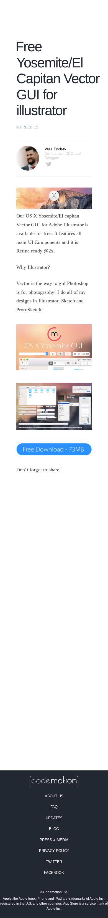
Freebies (29, 127)
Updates (54, 818)
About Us (54, 796)
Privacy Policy (54, 851)
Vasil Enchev (55, 148)
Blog (54, 829)
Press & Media (54, 840)
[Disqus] (54, 555)
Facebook (54, 873)
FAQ (54, 807)
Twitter (54, 862)
